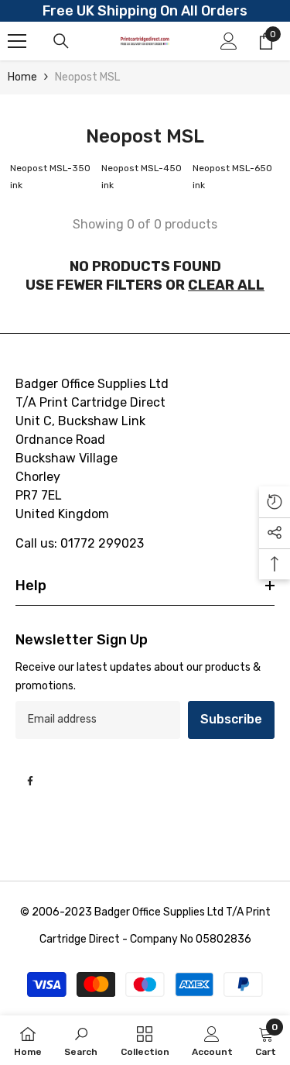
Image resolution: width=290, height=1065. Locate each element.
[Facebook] (30, 780)
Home (22, 77)
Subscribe (231, 719)
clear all (226, 285)
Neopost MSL (87, 77)
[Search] (61, 41)
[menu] (17, 41)
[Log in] (228, 41)
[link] (81, 1040)
